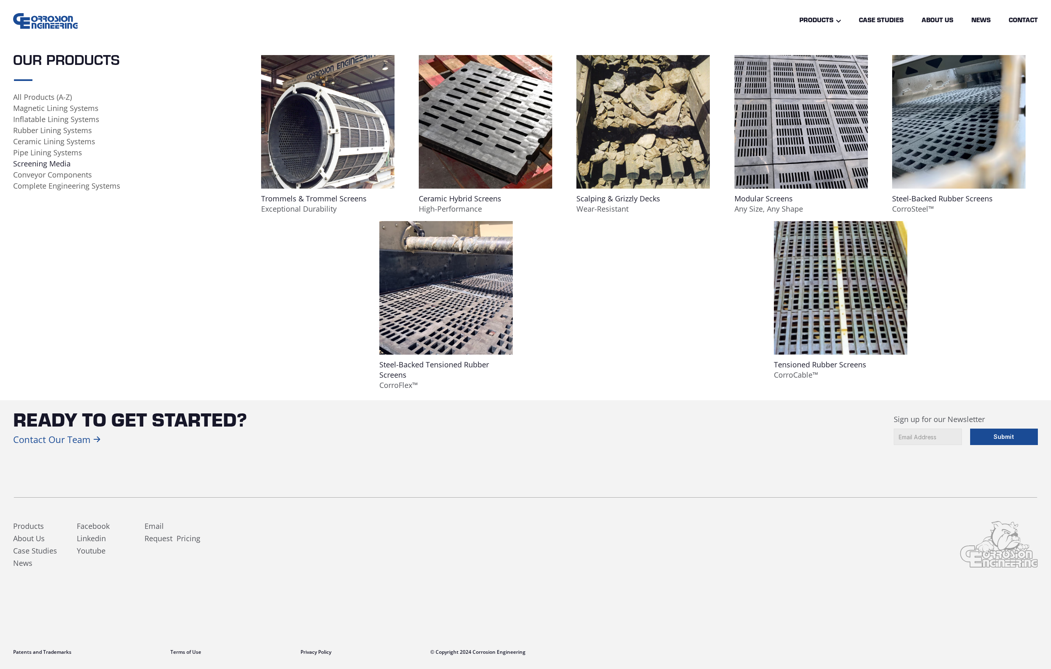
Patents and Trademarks (42, 651)
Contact (1023, 21)
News (981, 21)
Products (816, 21)
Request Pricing (172, 538)
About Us (937, 21)
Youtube (91, 551)
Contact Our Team (51, 439)
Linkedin (91, 538)
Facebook (93, 526)
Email (154, 526)
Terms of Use (185, 651)
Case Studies (881, 21)
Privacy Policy (316, 651)
